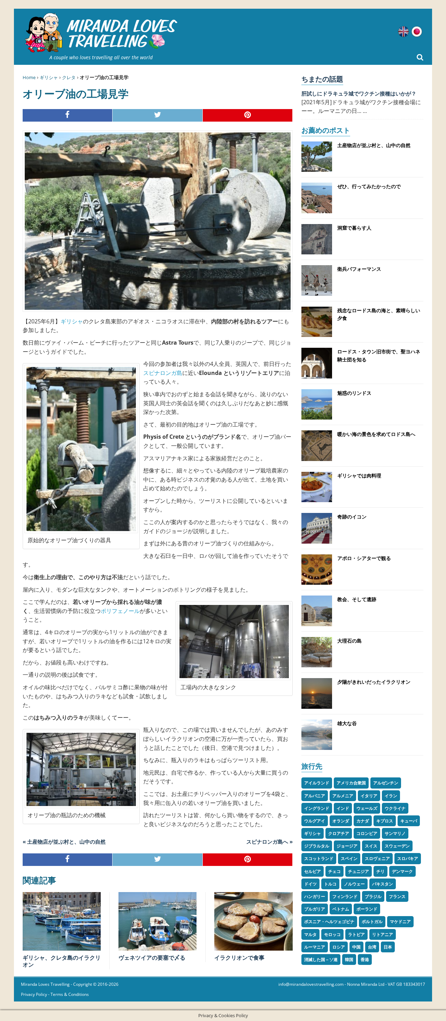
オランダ (340, 821)
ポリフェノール (120, 611)
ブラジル (373, 896)
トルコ (330, 884)
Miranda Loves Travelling (45, 984)
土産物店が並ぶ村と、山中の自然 (373, 145)
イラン (391, 796)
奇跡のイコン (352, 516)
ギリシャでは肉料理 (359, 475)
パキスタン (382, 884)
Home (29, 77)
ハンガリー (314, 896)
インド (343, 808)
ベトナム (340, 909)
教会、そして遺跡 (356, 599)
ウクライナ (395, 808)
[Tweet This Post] (157, 115)
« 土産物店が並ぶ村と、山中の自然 (64, 841)
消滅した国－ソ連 (321, 959)
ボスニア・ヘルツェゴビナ (329, 921)
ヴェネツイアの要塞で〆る (151, 957)
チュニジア (358, 871)
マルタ (310, 934)
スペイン (349, 858)
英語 (403, 31)
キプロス (384, 821)
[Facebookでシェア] (68, 115)
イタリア (369, 796)
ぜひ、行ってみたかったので (369, 186)
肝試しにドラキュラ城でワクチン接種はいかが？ (358, 93)
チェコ (334, 871)
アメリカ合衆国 (351, 783)
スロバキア (407, 858)
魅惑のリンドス (354, 393)
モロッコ (332, 934)
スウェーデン (397, 846)
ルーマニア (314, 947)
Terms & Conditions (70, 994)
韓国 (349, 959)
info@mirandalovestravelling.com (311, 984)
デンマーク (402, 871)
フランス (397, 896)
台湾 (372, 947)
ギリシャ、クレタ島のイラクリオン (62, 961)
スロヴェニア (377, 858)
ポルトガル (372, 921)
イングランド (316, 808)
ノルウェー (354, 884)
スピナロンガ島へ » (269, 841)
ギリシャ (49, 77)
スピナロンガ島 (162, 373)
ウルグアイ (314, 821)
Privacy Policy (34, 994)
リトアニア (382, 934)
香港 (365, 959)
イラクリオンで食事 (239, 957)
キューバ (408, 821)
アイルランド (316, 783)
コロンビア (366, 833)
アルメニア (342, 796)
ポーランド (366, 909)
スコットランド (318, 858)
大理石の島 (349, 640)
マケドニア (400, 921)
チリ (380, 871)
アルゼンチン (385, 783)
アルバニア (314, 796)
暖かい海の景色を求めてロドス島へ (376, 434)
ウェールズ (366, 808)
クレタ (69, 77)
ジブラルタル (316, 846)
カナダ (362, 821)
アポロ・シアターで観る (364, 558)
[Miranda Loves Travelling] (101, 33)
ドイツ (310, 884)
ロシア (338, 947)
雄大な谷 (347, 723)
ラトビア (356, 934)
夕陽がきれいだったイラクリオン (373, 681)
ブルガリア (314, 909)
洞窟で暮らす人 (354, 227)
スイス (371, 846)
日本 (388, 947)
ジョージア (347, 846)
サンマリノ (395, 833)
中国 (356, 947)
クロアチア (338, 833)
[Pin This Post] (248, 115)
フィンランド (344, 896)
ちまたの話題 (322, 79)
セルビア (312, 871)
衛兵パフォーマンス (359, 269)
